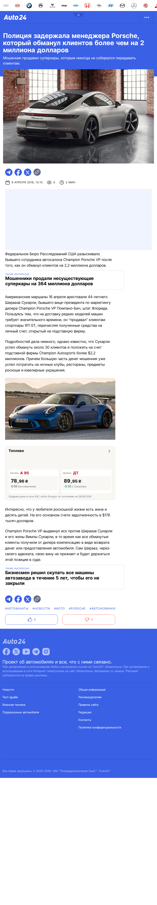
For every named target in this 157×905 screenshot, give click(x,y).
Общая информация (91, 689)
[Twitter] (16, 651)
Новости (8, 689)
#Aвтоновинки (103, 608)
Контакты (84, 720)
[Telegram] (36, 651)
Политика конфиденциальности (99, 727)
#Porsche (77, 608)
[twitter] (27, 172)
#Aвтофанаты (16, 608)
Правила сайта (88, 705)
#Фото (59, 608)
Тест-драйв (10, 697)
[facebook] (18, 172)
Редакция (84, 712)
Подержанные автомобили (21, 712)
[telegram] (8, 172)
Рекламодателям (90, 697)
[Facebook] (6, 651)
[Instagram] (46, 651)
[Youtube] (26, 651)
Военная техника (14, 705)
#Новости (41, 608)
